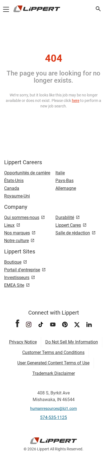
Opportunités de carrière (27, 172)
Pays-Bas (64, 180)
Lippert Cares (68, 225)
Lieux (9, 225)
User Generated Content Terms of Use (53, 363)
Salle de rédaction (72, 233)
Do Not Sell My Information (71, 342)
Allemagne (65, 188)
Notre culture (16, 240)
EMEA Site (14, 285)
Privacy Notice (23, 342)
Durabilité (64, 217)
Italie (60, 172)
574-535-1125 (53, 417)
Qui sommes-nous (21, 217)
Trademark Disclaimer (53, 373)
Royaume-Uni (17, 196)
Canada (11, 188)
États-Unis (14, 180)
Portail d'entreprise (22, 269)
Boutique (12, 262)
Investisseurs (16, 277)
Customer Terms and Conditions (53, 352)
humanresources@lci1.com (53, 408)
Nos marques (17, 233)
